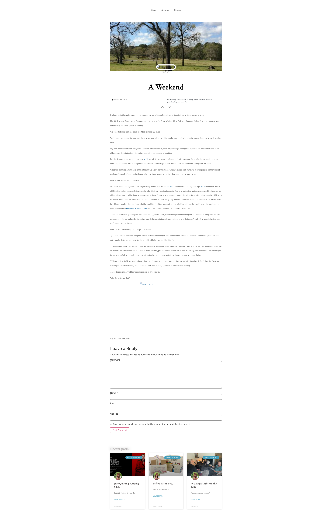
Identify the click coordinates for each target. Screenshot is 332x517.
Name (114, 393)
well (146, 159)
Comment (116, 360)
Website (114, 414)
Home (153, 10)
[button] (162, 107)
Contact (177, 10)
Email (113, 403)
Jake (203, 186)
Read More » (119, 499)
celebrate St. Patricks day (136, 208)
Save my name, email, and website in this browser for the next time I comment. (151, 424)
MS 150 (170, 186)
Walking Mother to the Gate (204, 485)
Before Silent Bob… (163, 483)
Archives (165, 10)
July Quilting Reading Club (126, 485)
